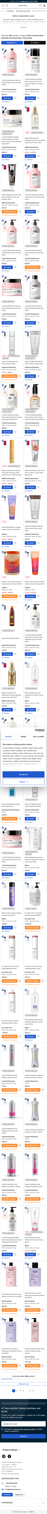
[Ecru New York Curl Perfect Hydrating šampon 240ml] (35, 950)
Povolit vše (23, 774)
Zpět (3, 11)
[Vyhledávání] (7, 5)
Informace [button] (7, 1503)
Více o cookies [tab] (38, 736)
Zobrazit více (23, 1384)
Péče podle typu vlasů (23, 11)
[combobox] (12, 42)
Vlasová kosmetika (8, 11)
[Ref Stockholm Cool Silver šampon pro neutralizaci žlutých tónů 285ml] (12, 1332)
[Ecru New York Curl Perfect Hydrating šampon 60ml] (12, 950)
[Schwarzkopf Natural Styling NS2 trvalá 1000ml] (12, 787)
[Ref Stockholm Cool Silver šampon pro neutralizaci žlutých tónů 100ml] (35, 1276)
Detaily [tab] (23, 736)
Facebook (9, 1456)
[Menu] (3, 5)
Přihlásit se (23, 1436)
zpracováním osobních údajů (24, 1429)
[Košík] (44, 5)
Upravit (22, 782)
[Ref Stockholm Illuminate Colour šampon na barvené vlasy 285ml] (12, 1276)
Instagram (4, 1456)
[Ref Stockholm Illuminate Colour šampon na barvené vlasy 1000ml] (35, 1332)
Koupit (8, 98)
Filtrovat (36, 42)
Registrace (19, 1495)
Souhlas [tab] (8, 736)
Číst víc (23, 27)
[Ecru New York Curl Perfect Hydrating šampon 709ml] (12, 1003)
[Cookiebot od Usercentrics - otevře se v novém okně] (34, 730)
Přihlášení (7, 1495)
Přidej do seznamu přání (15, 98)
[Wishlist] (40, 5)
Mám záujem (11, 212)
